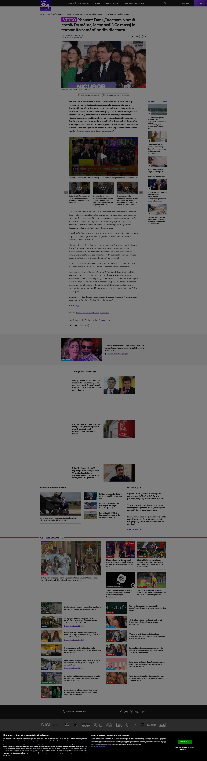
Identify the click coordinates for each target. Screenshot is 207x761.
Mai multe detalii (33, 741)
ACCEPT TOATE (185, 742)
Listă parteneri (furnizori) (98, 746)
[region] (103, 746)
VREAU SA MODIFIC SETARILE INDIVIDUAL (184, 748)
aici (56, 750)
